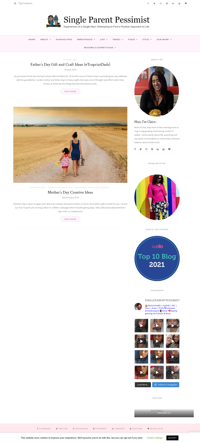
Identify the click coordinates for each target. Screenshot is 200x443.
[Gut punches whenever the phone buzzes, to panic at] (141, 372)
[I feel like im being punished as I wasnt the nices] (157, 325)
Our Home (163, 39)
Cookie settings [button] (154, 437)
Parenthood (84, 39)
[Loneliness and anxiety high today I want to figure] (173, 357)
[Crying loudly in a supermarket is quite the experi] (157, 341)
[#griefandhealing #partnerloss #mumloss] (141, 357)
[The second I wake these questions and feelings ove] (173, 325)
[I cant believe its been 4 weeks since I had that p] (173, 341)
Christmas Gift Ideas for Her (60, 187)
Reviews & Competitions (98, 47)
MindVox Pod (64, 39)
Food (131, 39)
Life (102, 39)
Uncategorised (69, 59)
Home (32, 39)
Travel (116, 39)
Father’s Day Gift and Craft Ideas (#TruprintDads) (70, 64)
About (44, 39)
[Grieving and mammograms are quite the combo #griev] (141, 341)
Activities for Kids (37, 187)
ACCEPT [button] (172, 438)
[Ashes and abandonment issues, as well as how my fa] (141, 325)
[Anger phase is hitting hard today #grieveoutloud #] (173, 372)
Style (145, 39)
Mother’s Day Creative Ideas (70, 192)
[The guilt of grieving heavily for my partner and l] (157, 372)
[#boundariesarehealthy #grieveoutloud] (157, 357)
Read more (70, 91)
